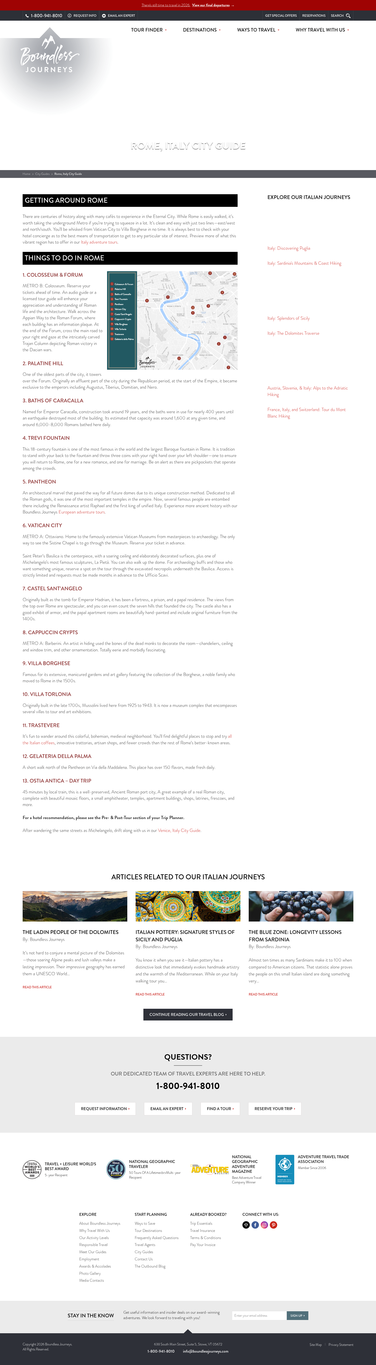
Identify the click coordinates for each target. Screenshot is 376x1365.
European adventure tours (82, 512)
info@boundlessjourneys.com (205, 1351)
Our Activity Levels (94, 1238)
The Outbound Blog (150, 1266)
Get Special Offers (281, 15)
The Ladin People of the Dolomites (71, 932)
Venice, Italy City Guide (179, 830)
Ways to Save (145, 1223)
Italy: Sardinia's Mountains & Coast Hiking (304, 263)
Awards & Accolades (95, 1266)
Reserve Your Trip (273, 1109)
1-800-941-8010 (188, 1086)
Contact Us (144, 1259)
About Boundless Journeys (99, 1223)
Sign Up (296, 1315)
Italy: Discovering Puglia (288, 248)
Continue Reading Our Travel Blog (186, 1014)
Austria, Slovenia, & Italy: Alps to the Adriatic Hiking (307, 391)
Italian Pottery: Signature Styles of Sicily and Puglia (185, 935)
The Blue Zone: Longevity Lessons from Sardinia (295, 935)
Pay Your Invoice (202, 1245)
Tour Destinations (148, 1230)
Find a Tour (219, 1109)
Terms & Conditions (205, 1238)
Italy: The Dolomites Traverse (293, 333)
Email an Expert (166, 1109)
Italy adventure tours (99, 242)
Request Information (104, 1109)
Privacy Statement (341, 1344)
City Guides (42, 174)
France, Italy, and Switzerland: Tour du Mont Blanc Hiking (306, 412)
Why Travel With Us (94, 1230)
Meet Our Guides (92, 1252)
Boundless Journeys (50, 53)
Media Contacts (91, 1280)
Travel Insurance (202, 1230)
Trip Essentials (201, 1223)
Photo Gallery (90, 1273)
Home (26, 174)
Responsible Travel (93, 1245)
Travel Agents (145, 1245)
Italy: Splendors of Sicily (288, 318)
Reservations (314, 15)
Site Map (316, 1344)
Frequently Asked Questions (157, 1238)
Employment (89, 1259)
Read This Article (37, 987)
